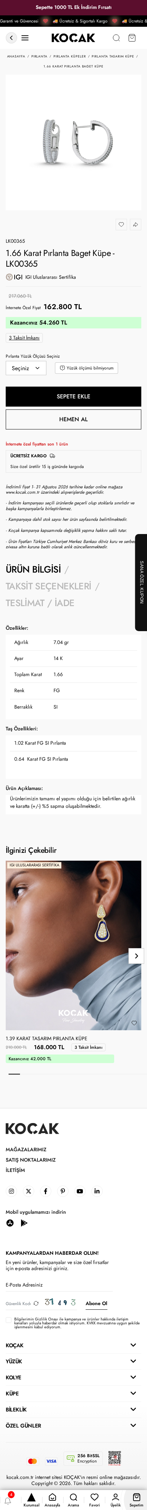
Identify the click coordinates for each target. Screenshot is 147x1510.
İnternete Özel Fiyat (23, 308)
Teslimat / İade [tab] (40, 603)
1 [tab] (14, 1074)
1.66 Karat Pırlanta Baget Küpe (73, 66)
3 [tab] (37, 1074)
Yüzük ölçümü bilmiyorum (90, 368)
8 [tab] (95, 1074)
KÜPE (12, 1394)
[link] (11, 1191)
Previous (11, 956)
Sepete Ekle (73, 396)
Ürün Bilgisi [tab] (33, 569)
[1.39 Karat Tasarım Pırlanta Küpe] (73, 945)
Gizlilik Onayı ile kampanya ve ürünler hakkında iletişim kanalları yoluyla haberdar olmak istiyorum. (71, 1321)
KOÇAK (15, 1345)
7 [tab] (83, 1074)
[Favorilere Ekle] (121, 224)
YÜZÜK (14, 1361)
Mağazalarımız (26, 1149)
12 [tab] (141, 1074)
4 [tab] (49, 1074)
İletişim (15, 1170)
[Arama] (116, 38)
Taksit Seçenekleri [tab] (48, 586)
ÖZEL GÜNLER (23, 1426)
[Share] (135, 224)
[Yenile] (36, 1303)
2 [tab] (25, 1074)
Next (136, 956)
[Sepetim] (132, 38)
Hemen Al (73, 419)
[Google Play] (24, 1222)
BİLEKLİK (16, 1410)
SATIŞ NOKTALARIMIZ (31, 1160)
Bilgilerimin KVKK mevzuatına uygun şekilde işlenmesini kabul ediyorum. (77, 1323)
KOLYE (13, 1377)
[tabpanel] (73, 721)
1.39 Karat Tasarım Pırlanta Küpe (46, 1039)
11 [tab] (129, 1074)
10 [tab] (118, 1074)
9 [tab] (106, 1074)
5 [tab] (60, 1074)
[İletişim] (25, 38)
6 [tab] (72, 1074)
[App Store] (10, 1222)
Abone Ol (96, 1303)
